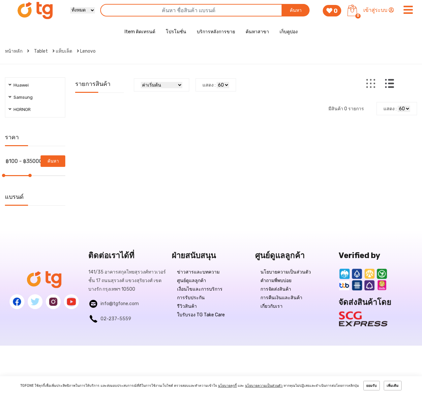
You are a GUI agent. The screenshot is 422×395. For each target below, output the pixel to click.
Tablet (41, 51)
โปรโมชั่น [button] (176, 32)
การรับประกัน (191, 298)
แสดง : (209, 85)
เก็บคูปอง (289, 32)
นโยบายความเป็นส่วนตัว (285, 272)
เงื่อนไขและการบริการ (200, 289)
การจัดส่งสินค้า (275, 289)
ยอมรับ (371, 385)
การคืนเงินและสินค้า (281, 298)
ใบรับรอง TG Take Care (201, 315)
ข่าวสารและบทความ (198, 272)
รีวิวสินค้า (187, 306)
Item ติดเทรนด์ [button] (140, 32)
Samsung (23, 97)
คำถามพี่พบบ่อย (275, 280)
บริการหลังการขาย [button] (216, 32)
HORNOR (22, 109)
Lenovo (88, 51)
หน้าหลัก (14, 51)
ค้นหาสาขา (257, 32)
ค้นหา (296, 10)
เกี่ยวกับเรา (271, 306)
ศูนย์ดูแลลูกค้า (191, 280)
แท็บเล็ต (64, 51)
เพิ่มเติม (393, 385)
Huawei (21, 85)
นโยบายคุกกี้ (227, 385)
